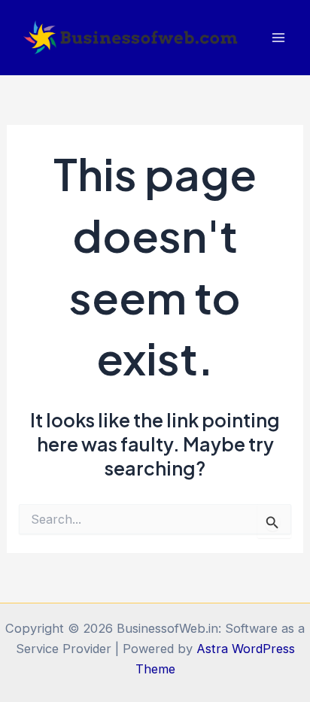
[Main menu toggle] (278, 38)
